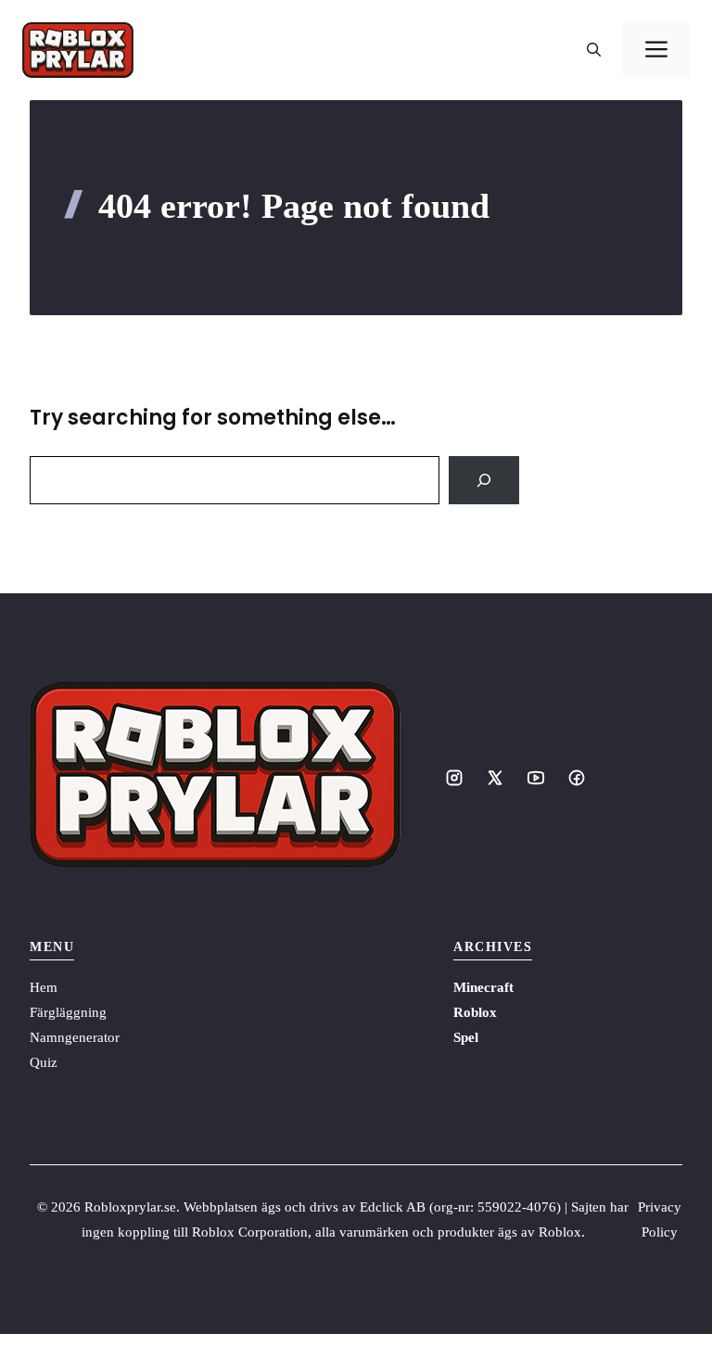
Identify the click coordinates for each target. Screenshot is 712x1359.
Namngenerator (75, 1037)
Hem (43, 987)
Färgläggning (68, 1012)
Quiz (43, 1062)
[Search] (484, 480)
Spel (465, 1037)
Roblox (475, 1012)
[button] (594, 50)
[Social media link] (454, 777)
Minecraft (483, 987)
